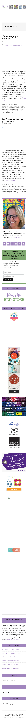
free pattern (21, 188)
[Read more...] (11, 181)
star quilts (15, 193)
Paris (13, 111)
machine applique (6, 111)
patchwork (11, 189)
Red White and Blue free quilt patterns (12, 120)
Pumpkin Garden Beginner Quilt (11, 653)
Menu (15, 16)
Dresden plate (12, 106)
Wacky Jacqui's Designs (17, 717)
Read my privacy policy (12, 640)
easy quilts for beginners (11, 188)
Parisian (17, 111)
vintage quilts (9, 112)
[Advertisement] (14, 529)
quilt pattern (9, 191)
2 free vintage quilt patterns (10, 37)
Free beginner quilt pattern (10, 664)
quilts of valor (17, 191)
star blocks (10, 193)
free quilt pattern (12, 104)
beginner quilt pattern (14, 186)
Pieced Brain (14, 7)
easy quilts (19, 106)
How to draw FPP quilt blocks (10, 650)
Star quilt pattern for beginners (11, 668)
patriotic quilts (18, 189)
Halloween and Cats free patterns (12, 657)
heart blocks (12, 109)
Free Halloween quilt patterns (10, 661)
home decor (19, 109)
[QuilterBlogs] (14, 550)
